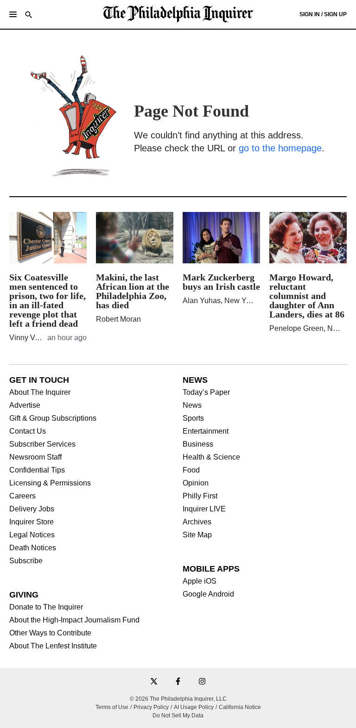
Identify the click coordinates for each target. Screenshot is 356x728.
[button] (13, 14)
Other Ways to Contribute (50, 633)
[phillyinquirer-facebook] (178, 682)
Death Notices (32, 548)
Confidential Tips (37, 470)
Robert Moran (118, 319)
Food (191, 470)
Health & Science (211, 457)
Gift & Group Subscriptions (52, 418)
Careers (22, 496)
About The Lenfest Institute (53, 646)
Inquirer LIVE (204, 509)
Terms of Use (111, 707)
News (192, 405)
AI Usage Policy (194, 707)
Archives (197, 522)
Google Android (208, 594)
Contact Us (27, 431)
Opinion (196, 483)
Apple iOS (199, 581)
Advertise (24, 405)
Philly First (200, 496)
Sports (193, 418)
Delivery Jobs (31, 509)
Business (198, 444)
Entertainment (206, 431)
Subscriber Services (42, 444)
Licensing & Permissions (50, 483)
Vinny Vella (28, 338)
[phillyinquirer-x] (154, 682)
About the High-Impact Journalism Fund (74, 620)
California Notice (240, 707)
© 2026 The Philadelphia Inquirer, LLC (178, 699)
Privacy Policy (151, 707)
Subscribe (26, 561)
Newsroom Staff (35, 457)
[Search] (28, 15)
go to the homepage (280, 148)
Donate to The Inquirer (46, 607)
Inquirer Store (31, 522)
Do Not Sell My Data (178, 715)
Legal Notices (32, 535)
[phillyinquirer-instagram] (202, 682)
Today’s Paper (206, 392)
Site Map (197, 535)
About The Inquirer (39, 392)
